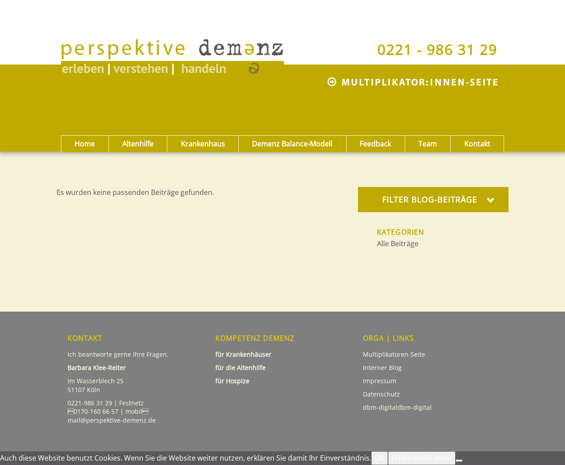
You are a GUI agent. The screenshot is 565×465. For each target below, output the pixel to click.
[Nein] (459, 460)
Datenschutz (382, 394)
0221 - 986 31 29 (437, 49)
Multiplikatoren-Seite (394, 354)
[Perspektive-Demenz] (187, 47)
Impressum (379, 381)
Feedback (375, 144)
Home (85, 144)
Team (427, 144)
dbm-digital (414, 407)
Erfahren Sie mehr (422, 458)
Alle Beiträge (397, 243)
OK (379, 458)
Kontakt (477, 144)
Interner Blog (382, 367)
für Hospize (233, 381)
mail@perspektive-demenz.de (112, 420)
